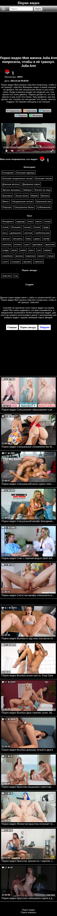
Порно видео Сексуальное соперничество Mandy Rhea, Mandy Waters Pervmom (29, 446)
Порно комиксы (28, 912)
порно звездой (45, 317)
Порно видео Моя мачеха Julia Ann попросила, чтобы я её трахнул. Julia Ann (28, 62)
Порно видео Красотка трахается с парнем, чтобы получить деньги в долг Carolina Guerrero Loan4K (29, 861)
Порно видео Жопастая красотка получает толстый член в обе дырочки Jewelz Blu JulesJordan (29, 824)
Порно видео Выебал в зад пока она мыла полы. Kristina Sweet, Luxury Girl (29, 638)
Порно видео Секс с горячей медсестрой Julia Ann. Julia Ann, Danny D (29, 558)
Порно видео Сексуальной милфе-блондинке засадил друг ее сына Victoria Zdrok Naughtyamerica (29, 521)
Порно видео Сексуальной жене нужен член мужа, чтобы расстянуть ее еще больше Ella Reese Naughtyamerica (29, 484)
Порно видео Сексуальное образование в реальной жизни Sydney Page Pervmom (29, 409)
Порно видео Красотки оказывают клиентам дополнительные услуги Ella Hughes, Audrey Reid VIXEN (29, 787)
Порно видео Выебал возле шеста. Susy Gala (27, 675)
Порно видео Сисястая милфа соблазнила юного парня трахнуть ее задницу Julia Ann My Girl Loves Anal (29, 595)
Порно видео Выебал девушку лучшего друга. (28, 750)
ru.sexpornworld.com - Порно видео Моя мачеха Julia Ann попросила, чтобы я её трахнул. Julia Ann (29, 300)
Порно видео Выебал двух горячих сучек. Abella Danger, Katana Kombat (29, 712)
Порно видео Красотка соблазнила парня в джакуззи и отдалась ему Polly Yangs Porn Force (29, 898)
